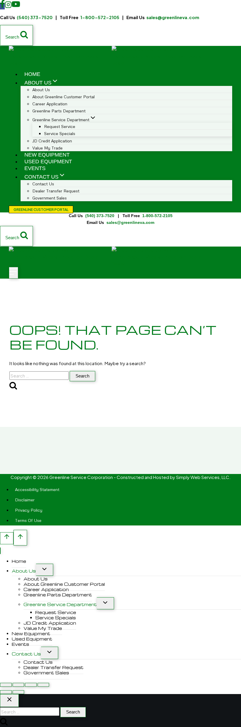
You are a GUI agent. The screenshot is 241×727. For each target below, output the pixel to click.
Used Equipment (48, 161)
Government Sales (49, 197)
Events (35, 168)
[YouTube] (16, 6)
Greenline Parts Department (59, 110)
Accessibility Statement (37, 489)
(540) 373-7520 (35, 17)
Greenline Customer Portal (41, 209)
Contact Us (26, 653)
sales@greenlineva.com (172, 17)
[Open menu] (13, 273)
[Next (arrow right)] (18, 692)
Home (32, 74)
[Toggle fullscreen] (18, 685)
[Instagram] (8, 6)
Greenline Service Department (60, 604)
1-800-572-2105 (99, 17)
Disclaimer (25, 499)
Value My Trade (47, 147)
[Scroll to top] (7, 538)
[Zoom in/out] (6, 685)
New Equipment (47, 155)
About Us (24, 570)
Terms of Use (28, 520)
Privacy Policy (28, 510)
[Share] (31, 685)
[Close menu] (0, 551)
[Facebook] (2, 6)
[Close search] (9, 700)
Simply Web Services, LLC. (203, 477)
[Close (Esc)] (43, 685)
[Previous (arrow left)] (6, 692)
